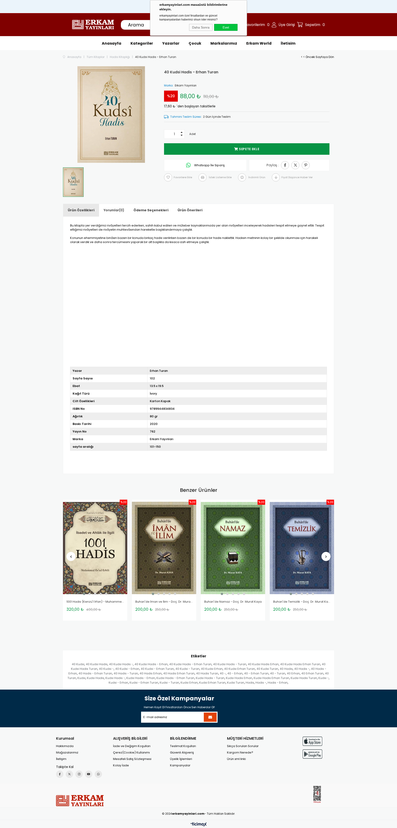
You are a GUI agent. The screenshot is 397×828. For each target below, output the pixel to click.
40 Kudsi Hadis (97, 664)
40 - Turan (277, 673)
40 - (223, 673)
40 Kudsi (78, 664)
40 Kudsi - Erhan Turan (157, 669)
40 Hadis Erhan (150, 673)
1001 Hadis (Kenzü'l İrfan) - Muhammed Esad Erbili (95, 602)
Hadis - (260, 682)
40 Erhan (293, 673)
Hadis (250, 682)
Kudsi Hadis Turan (304, 678)
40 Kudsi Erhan (212, 669)
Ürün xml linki (236, 759)
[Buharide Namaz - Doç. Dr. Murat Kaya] (233, 548)
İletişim (61, 759)
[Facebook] (59, 774)
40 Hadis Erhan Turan (179, 673)
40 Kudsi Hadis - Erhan (151, 664)
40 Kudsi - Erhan (127, 669)
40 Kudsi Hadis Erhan (263, 664)
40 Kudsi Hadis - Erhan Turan (190, 664)
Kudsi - (323, 678)
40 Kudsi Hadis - (121, 664)
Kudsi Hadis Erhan (239, 678)
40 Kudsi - (106, 669)
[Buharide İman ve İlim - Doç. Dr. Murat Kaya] (164, 548)
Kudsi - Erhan (118, 682)
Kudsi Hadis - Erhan (140, 678)
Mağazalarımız (67, 753)
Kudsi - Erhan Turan (144, 682)
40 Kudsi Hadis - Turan (229, 664)
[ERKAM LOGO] (80, 800)
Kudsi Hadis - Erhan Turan (175, 678)
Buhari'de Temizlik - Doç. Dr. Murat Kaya (302, 602)
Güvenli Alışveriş (182, 753)
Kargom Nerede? (240, 753)
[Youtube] (88, 774)
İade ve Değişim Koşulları (131, 746)
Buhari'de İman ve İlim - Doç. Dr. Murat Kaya (164, 602)
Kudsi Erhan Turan (212, 682)
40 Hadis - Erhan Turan (95, 673)
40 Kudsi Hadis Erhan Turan (300, 664)
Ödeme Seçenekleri (150, 210)
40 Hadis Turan (207, 673)
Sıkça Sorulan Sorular (243, 746)
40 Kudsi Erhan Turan (239, 669)
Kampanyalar (180, 765)
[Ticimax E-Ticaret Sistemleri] (198, 824)
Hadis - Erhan (278, 682)
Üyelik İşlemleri (181, 759)
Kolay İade (121, 765)
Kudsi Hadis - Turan (210, 678)
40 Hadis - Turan (125, 673)
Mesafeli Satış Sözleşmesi (132, 759)
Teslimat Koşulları (183, 746)
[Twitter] (69, 774)
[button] (84, 594)
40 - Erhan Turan (256, 673)
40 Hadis (286, 669)
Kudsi (81, 678)
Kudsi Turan (235, 682)
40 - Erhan (235, 673)
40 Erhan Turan (312, 673)
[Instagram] (79, 774)
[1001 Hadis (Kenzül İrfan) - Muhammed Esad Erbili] (95, 548)
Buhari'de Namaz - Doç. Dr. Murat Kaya (233, 602)
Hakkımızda (65, 746)
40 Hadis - (301, 669)
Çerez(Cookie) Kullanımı (131, 753)
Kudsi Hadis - (115, 678)
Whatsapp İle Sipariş (209, 165)
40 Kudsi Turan (267, 669)
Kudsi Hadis (95, 678)
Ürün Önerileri (190, 210)
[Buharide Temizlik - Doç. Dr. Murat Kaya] (302, 548)
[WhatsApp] (98, 774)
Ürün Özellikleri (81, 210)
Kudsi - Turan (169, 682)
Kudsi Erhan (189, 682)
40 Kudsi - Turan (187, 669)
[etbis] (317, 794)
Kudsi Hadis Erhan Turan (271, 678)
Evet (226, 27)
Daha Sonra (201, 27)
